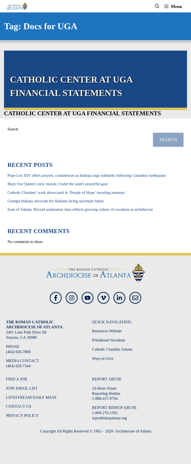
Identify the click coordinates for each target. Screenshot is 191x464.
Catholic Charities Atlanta (112, 349)
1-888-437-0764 (105, 398)
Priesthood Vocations (108, 340)
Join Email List (22, 388)
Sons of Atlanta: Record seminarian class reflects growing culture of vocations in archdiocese (80, 209)
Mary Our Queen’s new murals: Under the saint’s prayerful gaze (57, 184)
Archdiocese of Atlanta (132, 431)
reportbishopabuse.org (109, 418)
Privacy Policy (22, 415)
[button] (157, 6)
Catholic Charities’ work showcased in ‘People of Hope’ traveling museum (66, 192)
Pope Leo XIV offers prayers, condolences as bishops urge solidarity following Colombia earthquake (86, 175)
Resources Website (107, 331)
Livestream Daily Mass (31, 397)
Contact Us (18, 406)
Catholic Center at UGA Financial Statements (82, 113)
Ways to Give (102, 358)
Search (12, 129)
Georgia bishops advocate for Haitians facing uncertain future (55, 201)
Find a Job (16, 379)
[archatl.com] (17, 6)
